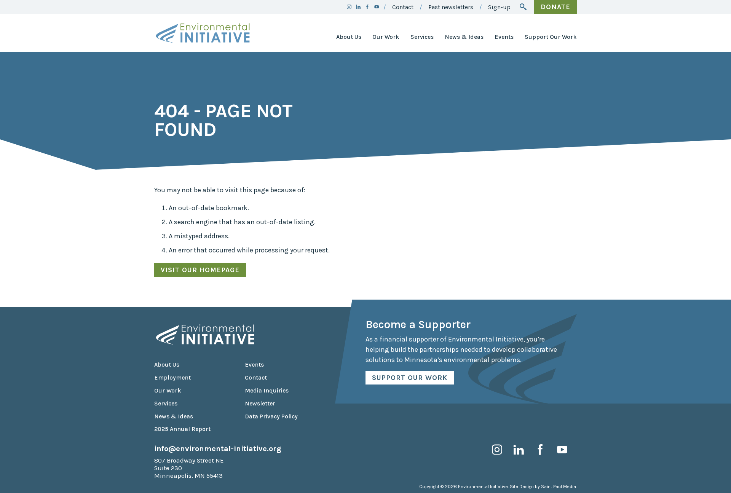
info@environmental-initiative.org (217, 448)
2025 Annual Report (182, 429)
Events (504, 37)
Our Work (385, 37)
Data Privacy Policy (271, 416)
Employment (172, 377)
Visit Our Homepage (200, 270)
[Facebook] (367, 7)
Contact (402, 7)
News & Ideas (464, 37)
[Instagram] (349, 7)
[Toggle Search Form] (523, 6)
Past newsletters (450, 7)
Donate (555, 7)
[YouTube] (376, 7)
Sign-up (499, 7)
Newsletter (260, 403)
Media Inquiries (267, 390)
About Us (348, 37)
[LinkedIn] (358, 7)
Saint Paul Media (558, 486)
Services (422, 37)
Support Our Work (551, 37)
